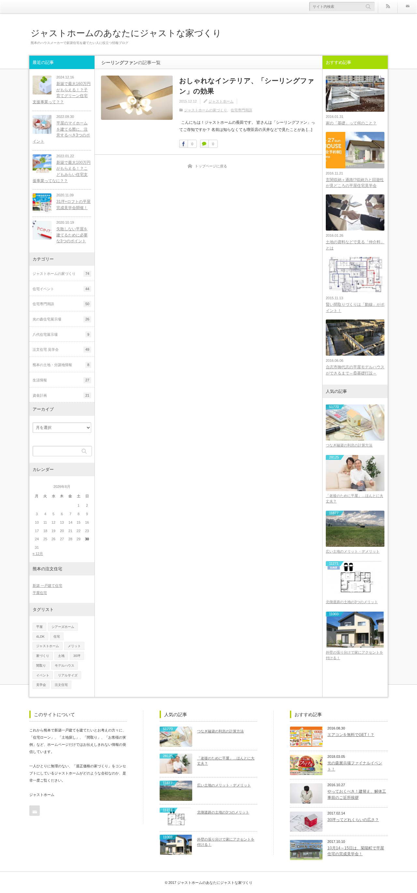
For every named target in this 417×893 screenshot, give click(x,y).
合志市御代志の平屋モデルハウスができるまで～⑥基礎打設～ (355, 370)
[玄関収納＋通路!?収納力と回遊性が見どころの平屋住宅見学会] (355, 150)
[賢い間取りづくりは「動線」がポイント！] (355, 275)
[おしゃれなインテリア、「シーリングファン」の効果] (137, 98)
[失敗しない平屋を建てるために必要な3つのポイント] (42, 230)
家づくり (42, 656)
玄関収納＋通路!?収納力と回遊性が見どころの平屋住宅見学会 (355, 182)
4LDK (40, 636)
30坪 (76, 656)
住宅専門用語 (241, 110)
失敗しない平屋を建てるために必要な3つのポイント (72, 235)
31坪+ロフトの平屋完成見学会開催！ (73, 204)
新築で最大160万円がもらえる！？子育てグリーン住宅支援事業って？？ (62, 92)
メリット (74, 646)
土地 (61, 656)
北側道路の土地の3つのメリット (352, 602)
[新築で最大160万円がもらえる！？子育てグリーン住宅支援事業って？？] (42, 85)
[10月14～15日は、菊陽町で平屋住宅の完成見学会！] (306, 850)
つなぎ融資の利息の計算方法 (349, 445)
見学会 (41, 685)
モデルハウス (64, 665)
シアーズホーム (62, 627)
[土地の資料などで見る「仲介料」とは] (355, 212)
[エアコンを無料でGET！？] (306, 737)
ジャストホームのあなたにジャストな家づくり (126, 33)
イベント (42, 675)
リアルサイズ (68, 675)
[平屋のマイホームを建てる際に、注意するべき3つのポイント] (42, 124)
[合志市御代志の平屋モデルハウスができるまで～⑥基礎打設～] (355, 337)
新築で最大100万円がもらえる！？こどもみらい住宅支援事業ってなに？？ (62, 171)
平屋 (39, 627)
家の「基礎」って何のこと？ (351, 123)
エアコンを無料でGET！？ (350, 734)
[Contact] (407, 6)
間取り (41, 665)
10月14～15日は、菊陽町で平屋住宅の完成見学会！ (355, 851)
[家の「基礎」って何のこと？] (355, 94)
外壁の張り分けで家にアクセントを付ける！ (354, 655)
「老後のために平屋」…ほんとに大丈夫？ (354, 498)
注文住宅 (61, 685)
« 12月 (38, 554)
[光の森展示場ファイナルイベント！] (306, 765)
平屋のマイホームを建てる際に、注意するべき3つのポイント (61, 132)
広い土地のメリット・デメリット (353, 551)
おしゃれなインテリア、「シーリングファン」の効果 (246, 86)
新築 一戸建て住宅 (47, 586)
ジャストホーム (221, 101)
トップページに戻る (211, 166)
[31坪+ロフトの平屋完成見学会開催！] (42, 202)
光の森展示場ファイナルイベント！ (354, 766)
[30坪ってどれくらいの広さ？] (306, 822)
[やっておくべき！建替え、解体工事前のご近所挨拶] (306, 793)
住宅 (56, 636)
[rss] (387, 6)
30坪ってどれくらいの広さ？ (353, 819)
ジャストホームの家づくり (205, 110)
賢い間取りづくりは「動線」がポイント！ (355, 307)
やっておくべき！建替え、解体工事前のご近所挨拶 (356, 794)
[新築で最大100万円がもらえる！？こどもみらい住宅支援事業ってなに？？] (42, 163)
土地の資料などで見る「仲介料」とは (355, 245)
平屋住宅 (40, 593)
